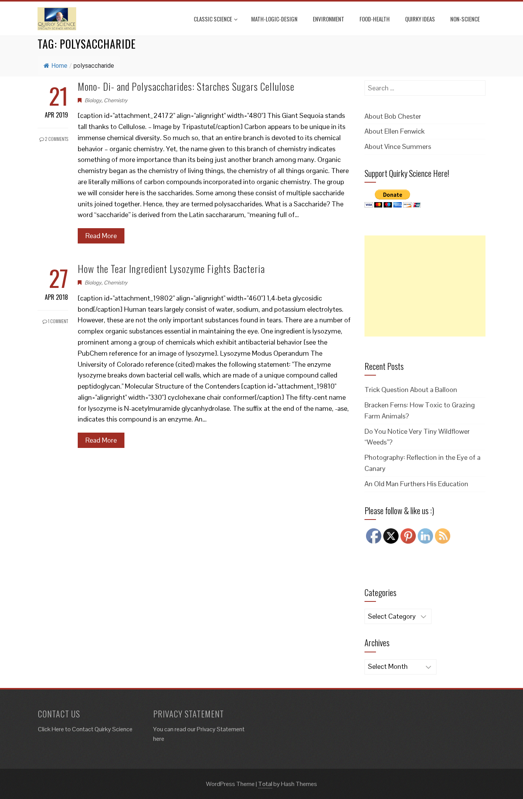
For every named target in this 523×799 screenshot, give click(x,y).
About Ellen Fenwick (394, 131)
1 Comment (57, 321)
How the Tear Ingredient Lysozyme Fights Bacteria (171, 268)
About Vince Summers (397, 146)
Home (59, 65)
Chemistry (115, 100)
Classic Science (213, 19)
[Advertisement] (424, 286)
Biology (93, 100)
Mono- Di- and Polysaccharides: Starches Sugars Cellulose (186, 86)
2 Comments (56, 139)
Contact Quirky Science (102, 729)
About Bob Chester (392, 116)
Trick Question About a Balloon (410, 389)
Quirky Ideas (420, 19)
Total (265, 784)
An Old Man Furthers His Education (416, 483)
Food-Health (375, 19)
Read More (101, 235)
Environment (328, 19)
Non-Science (465, 19)
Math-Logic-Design (274, 19)
